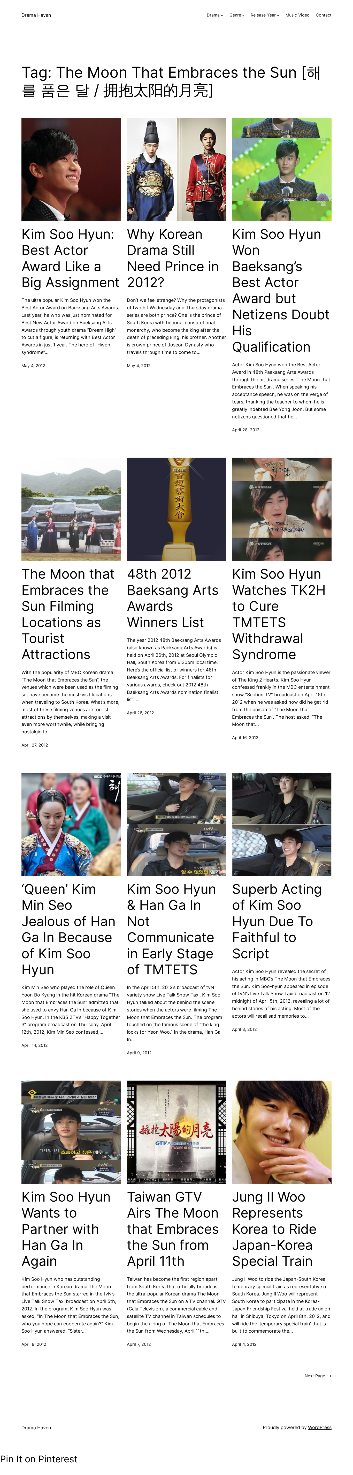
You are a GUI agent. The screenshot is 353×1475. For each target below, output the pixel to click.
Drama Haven (36, 15)
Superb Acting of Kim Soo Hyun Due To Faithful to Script (277, 921)
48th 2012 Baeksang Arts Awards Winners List (173, 598)
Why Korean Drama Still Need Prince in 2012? (173, 258)
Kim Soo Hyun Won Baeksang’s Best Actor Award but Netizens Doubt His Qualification (281, 290)
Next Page (318, 1375)
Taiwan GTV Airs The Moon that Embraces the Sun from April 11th (173, 1229)
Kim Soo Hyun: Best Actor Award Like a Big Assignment (70, 258)
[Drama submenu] (222, 15)
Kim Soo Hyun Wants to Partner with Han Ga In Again (66, 1229)
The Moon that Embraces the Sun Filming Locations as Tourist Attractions (68, 614)
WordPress (320, 1427)
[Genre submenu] (243, 15)
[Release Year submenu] (278, 15)
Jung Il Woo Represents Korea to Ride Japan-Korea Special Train (274, 1229)
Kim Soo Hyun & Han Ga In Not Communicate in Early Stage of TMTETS (171, 929)
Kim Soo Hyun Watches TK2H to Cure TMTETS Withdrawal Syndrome (279, 614)
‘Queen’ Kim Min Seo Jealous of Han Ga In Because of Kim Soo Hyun (68, 929)
